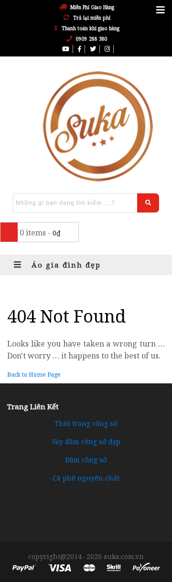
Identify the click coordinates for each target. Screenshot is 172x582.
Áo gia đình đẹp (65, 264)
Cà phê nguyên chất (86, 477)
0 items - (40, 232)
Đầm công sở (86, 459)
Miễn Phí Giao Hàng (92, 7)
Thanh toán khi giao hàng (90, 28)
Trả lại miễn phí (91, 17)
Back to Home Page (34, 374)
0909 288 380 (92, 38)
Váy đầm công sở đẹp (86, 441)
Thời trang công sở (86, 423)
